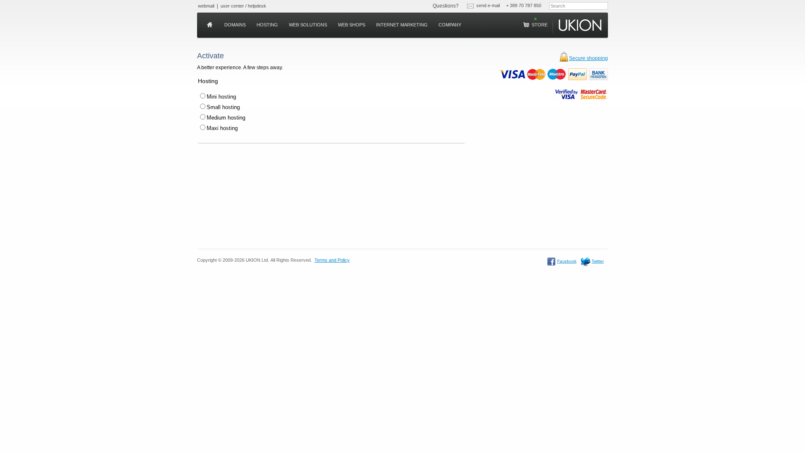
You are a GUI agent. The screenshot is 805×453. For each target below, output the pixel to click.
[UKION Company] (581, 25)
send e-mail (488, 5)
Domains (235, 24)
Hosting (267, 24)
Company (450, 24)
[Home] (210, 25)
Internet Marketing (402, 24)
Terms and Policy (332, 260)
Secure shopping (588, 58)
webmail (206, 5)
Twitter (598, 261)
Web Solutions (308, 24)
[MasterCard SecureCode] (593, 94)
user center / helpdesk (243, 5)
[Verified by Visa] (566, 94)
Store (539, 24)
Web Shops (351, 24)
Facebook (566, 261)
